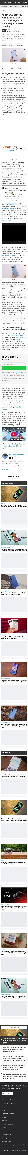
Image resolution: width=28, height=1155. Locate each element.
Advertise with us (6, 1134)
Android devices (17, 335)
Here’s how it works (18, 45)
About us (4, 1127)
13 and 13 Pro (12, 204)
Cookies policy (5, 1110)
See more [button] (14, 159)
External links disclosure (8, 1124)
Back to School (14, 6)
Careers (4, 1117)
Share (5, 68)
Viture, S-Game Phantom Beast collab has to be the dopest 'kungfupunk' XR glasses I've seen (14, 1058)
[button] (26, 2)
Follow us (15, 68)
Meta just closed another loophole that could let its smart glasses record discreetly (14, 1049)
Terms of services (20, 372)
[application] (14, 232)
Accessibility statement (8, 1113)
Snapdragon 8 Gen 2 (8, 208)
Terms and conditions (7, 1100)
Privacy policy (5, 1107)
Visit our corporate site (14, 1088)
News (3, 30)
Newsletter (23, 68)
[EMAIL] (13, 458)
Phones (3, 10)
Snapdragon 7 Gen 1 (8, 255)
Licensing (4, 1120)
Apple (18, 339)
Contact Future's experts (8, 1103)
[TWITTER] (10, 458)
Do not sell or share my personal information (13, 1145)
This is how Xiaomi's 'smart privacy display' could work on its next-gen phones (15, 1040)
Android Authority (16, 171)
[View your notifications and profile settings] (15, 2)
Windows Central (6, 1141)
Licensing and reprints (8, 1138)
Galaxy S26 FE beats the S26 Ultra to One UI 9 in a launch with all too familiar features (14, 1076)
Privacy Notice (22, 374)
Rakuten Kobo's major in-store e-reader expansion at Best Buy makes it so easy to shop (14, 1067)
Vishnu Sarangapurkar (14, 30)
